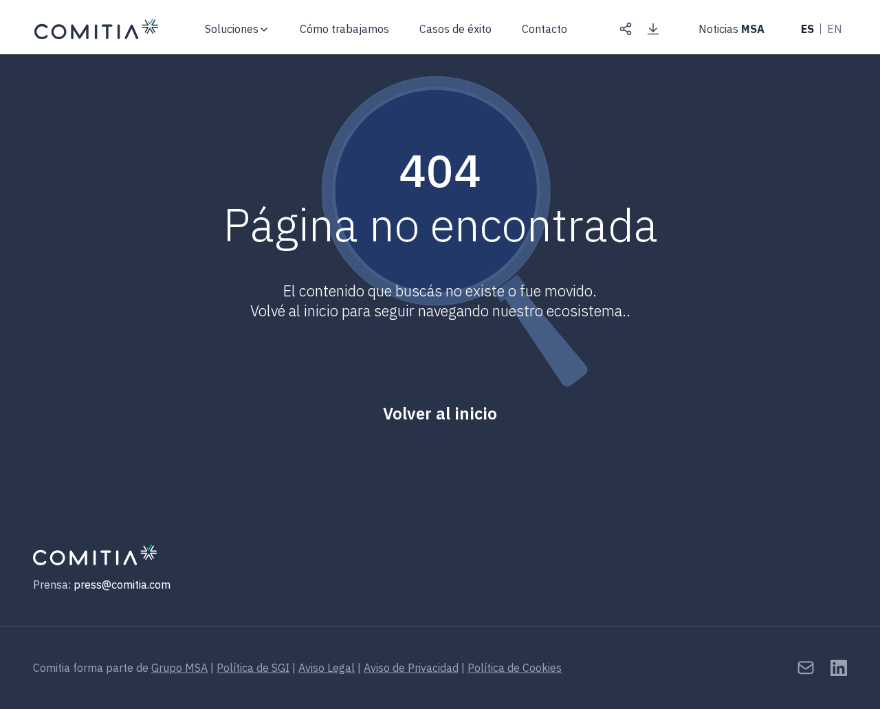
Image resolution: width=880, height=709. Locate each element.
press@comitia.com (122, 584)
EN (834, 28)
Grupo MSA (179, 668)
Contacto (544, 29)
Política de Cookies (515, 668)
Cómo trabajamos (344, 29)
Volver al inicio (440, 413)
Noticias (731, 29)
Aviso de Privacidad (411, 668)
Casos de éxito (455, 29)
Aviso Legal (326, 668)
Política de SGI (253, 668)
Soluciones (231, 29)
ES (807, 28)
